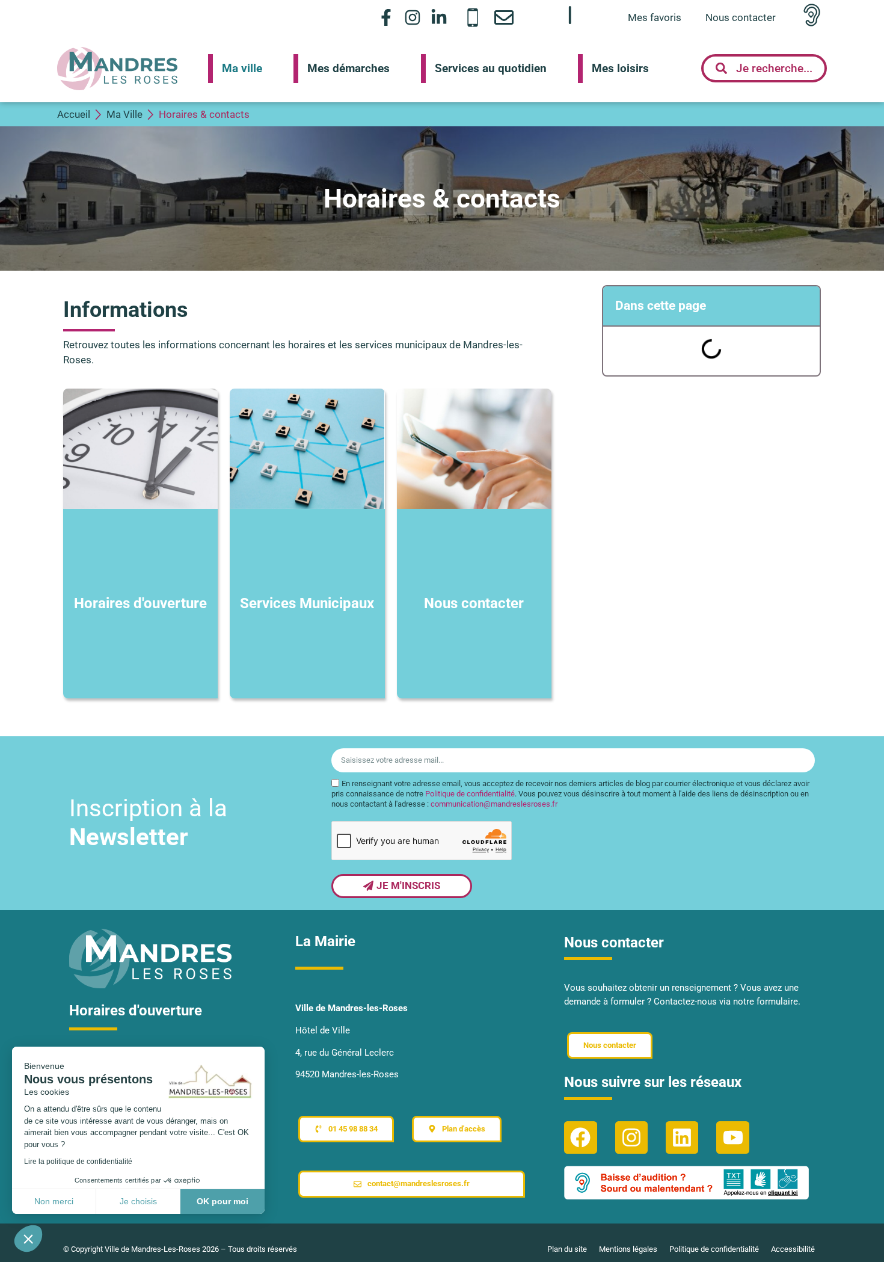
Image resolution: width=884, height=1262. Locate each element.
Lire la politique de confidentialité (78, 1161)
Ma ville (242, 68)
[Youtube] (732, 1137)
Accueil (73, 114)
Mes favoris (654, 17)
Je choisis (138, 1201)
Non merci (53, 1201)
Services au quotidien (491, 68)
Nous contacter (740, 17)
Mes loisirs (620, 68)
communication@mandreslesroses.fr (494, 803)
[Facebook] (580, 1137)
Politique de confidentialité (470, 793)
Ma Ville (124, 114)
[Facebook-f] (385, 17)
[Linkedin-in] (439, 17)
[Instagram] (413, 17)
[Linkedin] (682, 1137)
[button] (28, 1238)
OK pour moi (222, 1201)
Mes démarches (348, 68)
